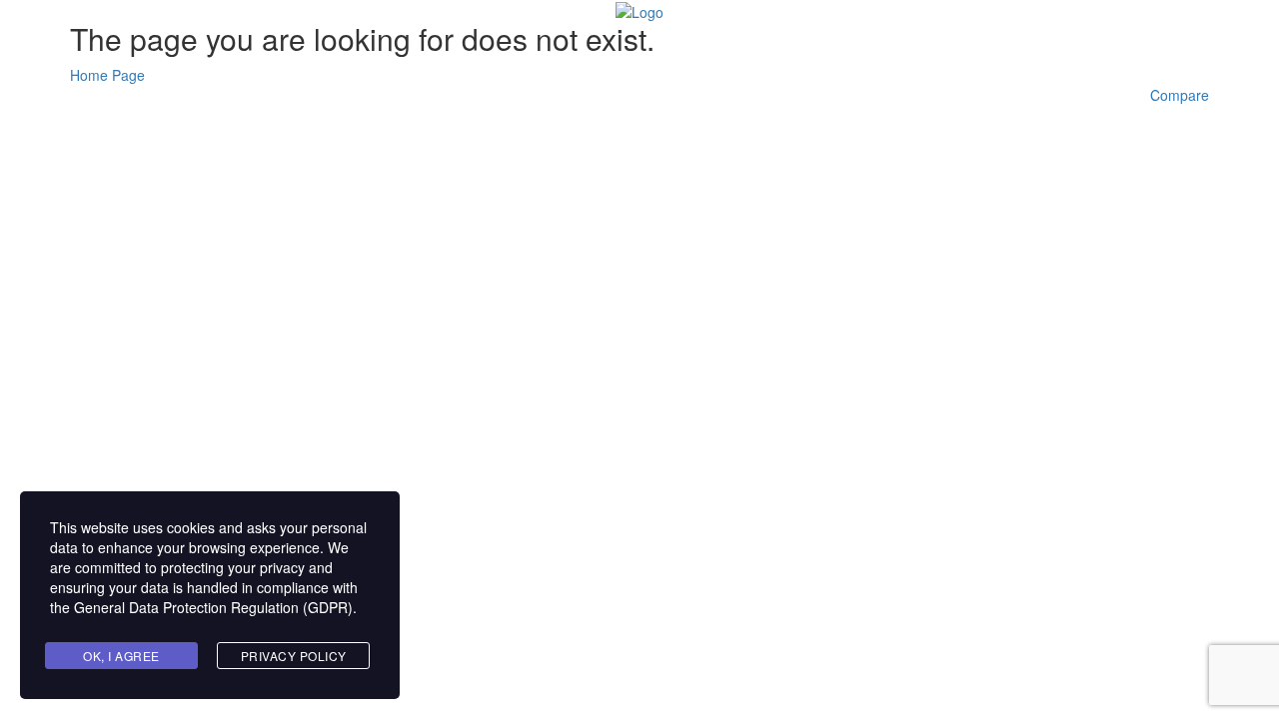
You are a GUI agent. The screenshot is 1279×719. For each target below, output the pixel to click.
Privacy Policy (294, 655)
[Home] (639, 10)
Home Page (107, 75)
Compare (1179, 95)
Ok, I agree (121, 655)
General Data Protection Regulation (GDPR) (213, 607)
